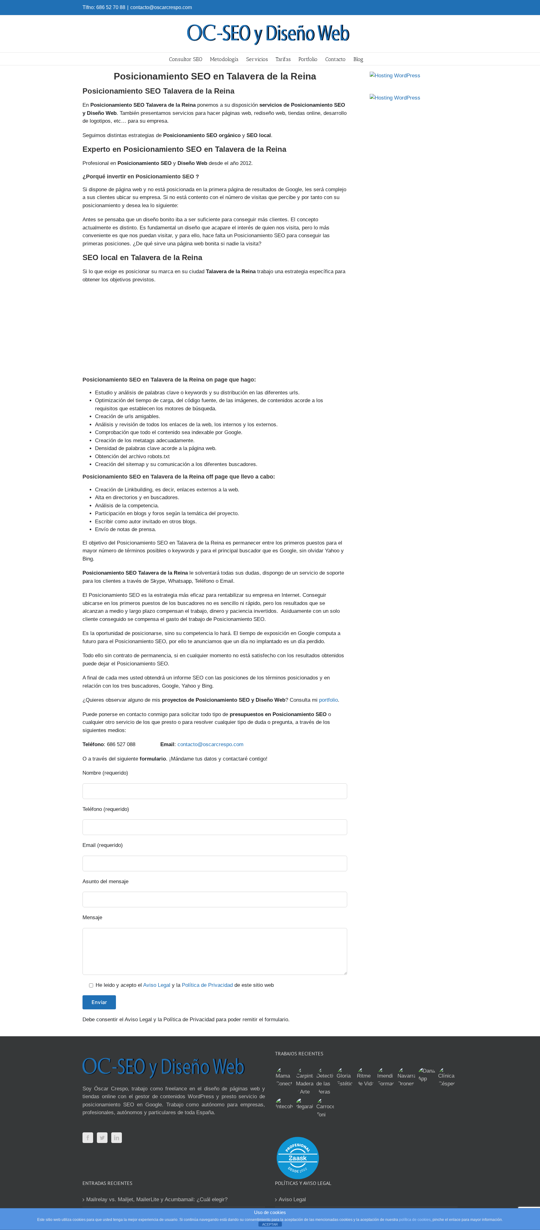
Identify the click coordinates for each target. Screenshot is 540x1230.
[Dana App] (426, 1075)
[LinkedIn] (116, 1137)
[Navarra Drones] (406, 1077)
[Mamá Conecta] (284, 1077)
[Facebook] (87, 1137)
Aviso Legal (156, 985)
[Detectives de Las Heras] (325, 1081)
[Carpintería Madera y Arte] (304, 1081)
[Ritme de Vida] (365, 1077)
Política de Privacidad (207, 985)
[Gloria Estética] (345, 1077)
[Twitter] (102, 1137)
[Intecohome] (284, 1104)
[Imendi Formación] (386, 1077)
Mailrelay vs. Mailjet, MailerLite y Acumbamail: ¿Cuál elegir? (157, 1199)
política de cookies (415, 1219)
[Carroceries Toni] (325, 1108)
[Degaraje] (304, 1104)
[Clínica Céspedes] (447, 1077)
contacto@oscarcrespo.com (161, 7)
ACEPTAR (270, 1224)
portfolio (328, 700)
